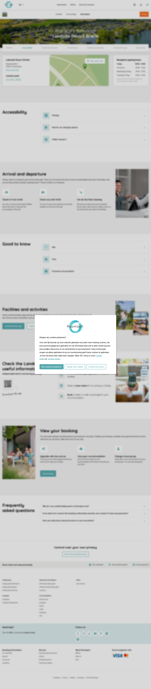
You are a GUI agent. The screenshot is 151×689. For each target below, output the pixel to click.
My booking (48, 473)
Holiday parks (6, 580)
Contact (41, 656)
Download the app (13, 326)
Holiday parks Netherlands (10, 584)
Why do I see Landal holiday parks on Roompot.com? (66, 506)
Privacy (65, 678)
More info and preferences (75, 554)
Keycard (5, 656)
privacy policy (54, 359)
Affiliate (78, 653)
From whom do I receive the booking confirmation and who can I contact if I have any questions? (85, 513)
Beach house (43, 599)
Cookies (72, 678)
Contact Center (29, 633)
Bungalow (42, 603)
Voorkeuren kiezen (96, 367)
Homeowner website (45, 663)
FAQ (10, 633)
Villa (40, 616)
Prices (144, 14)
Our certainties (7, 653)
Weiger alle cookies (75, 367)
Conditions (5, 663)
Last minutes (80, 584)
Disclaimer (80, 678)
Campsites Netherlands (10, 603)
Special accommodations (47, 580)
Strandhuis (42, 612)
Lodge (41, 609)
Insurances (6, 660)
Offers (73, 5)
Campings (5, 596)
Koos (77, 660)
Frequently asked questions (48, 653)
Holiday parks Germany (9, 590)
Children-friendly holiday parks (49, 587)
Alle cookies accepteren (52, 367)
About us (78, 656)
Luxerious (42, 590)
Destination (62, 5)
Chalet (41, 606)
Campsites (5, 599)
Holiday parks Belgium (9, 587)
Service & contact (86, 5)
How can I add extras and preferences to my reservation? (68, 520)
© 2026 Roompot (92, 678)
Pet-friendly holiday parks (47, 584)
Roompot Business (45, 660)
